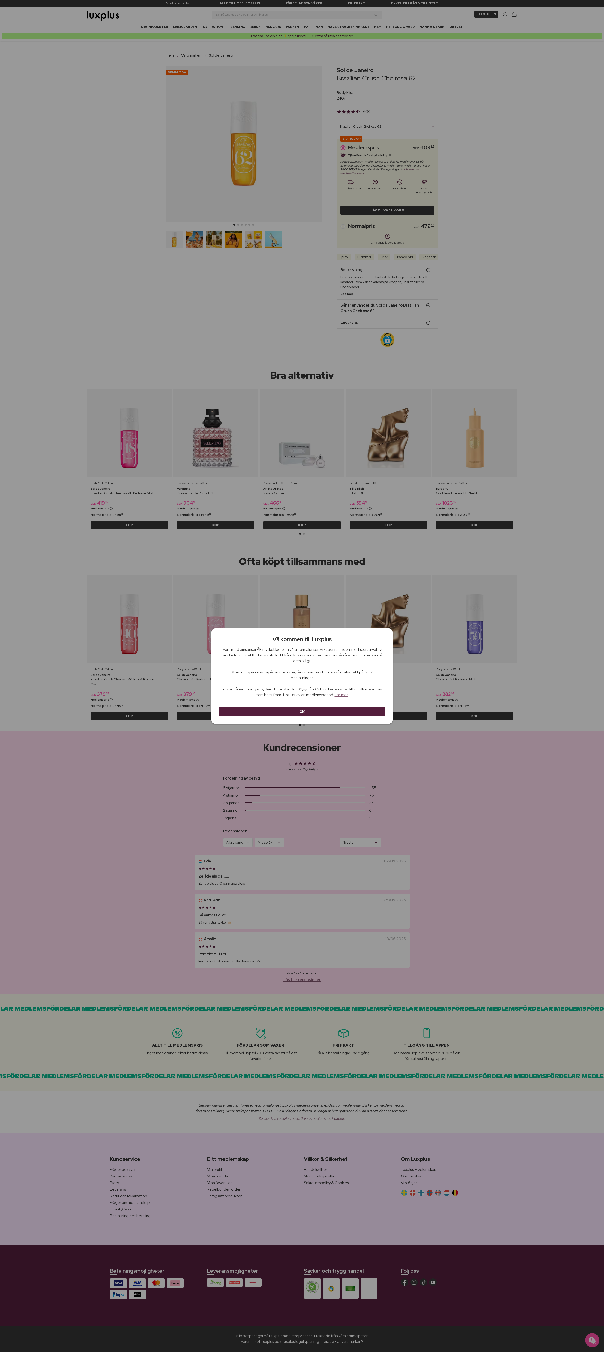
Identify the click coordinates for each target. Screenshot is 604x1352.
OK (302, 712)
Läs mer (341, 694)
